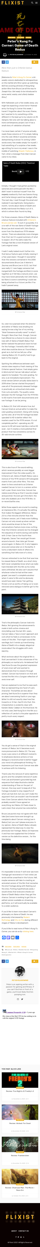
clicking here (28, 931)
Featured (11, 37)
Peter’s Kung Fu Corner (21, 77)
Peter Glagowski (16, 54)
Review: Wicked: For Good (20, 1123)
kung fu (5, 952)
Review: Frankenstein (20, 1155)
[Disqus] (20, 1036)
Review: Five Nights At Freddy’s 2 (20, 1091)
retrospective (7, 955)
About (14, 1231)
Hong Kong (34, 950)
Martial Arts (12, 952)
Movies (28, 37)
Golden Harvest (24, 950)
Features (20, 37)
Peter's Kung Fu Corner (25, 952)
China (16, 950)
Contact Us (23, 1231)
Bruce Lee (9, 950)
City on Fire (19, 920)
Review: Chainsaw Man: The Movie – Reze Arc (20, 1189)
